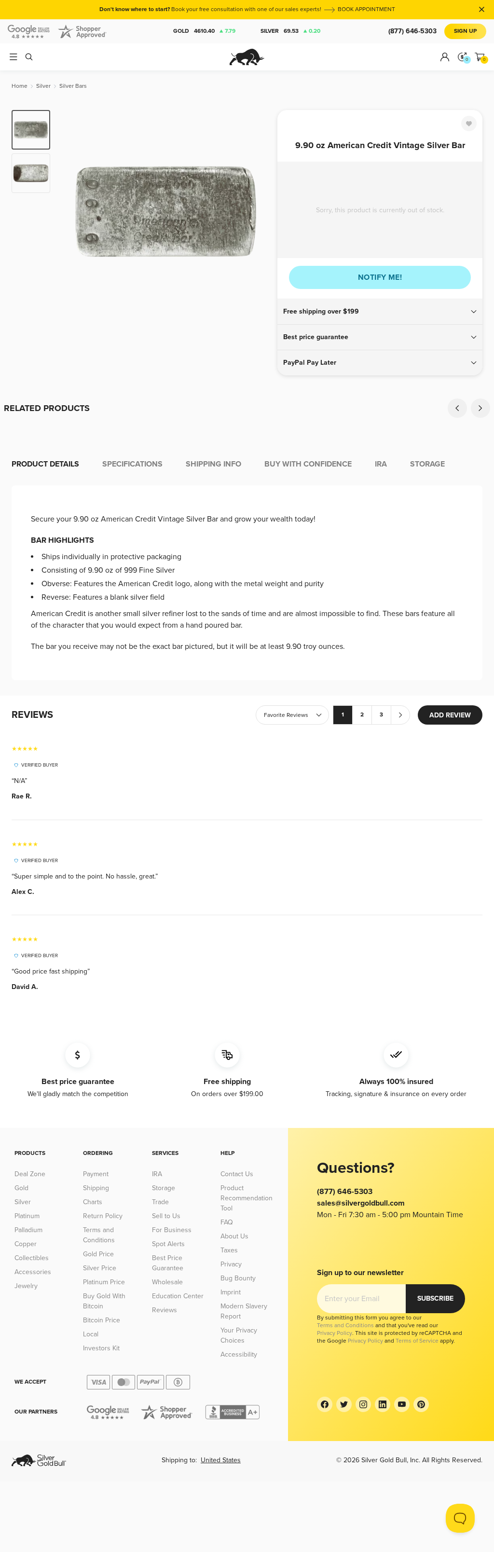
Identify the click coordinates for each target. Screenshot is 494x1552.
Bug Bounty (238, 1278)
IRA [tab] (381, 464)
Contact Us (236, 1174)
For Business (172, 1230)
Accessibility (238, 1354)
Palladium (28, 1230)
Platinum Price (104, 1282)
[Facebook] (324, 1404)
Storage (163, 1188)
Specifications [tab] (132, 464)
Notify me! (380, 277)
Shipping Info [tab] (213, 464)
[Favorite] (469, 123)
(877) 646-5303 (412, 31)
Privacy (231, 1264)
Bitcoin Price (101, 1320)
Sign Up (465, 31)
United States (221, 1460)
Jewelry (26, 1286)
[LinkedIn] (382, 1404)
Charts (92, 1202)
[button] (380, 311)
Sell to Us (166, 1216)
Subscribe (435, 1298)
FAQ (226, 1222)
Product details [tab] (45, 464)
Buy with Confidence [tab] (308, 464)
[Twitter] (344, 1404)
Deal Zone (29, 1174)
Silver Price (99, 1268)
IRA (157, 1174)
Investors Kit (101, 1348)
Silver (290, 31)
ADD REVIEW (450, 715)
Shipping (96, 1188)
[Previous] (72, 211)
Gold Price (98, 1254)
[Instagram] (363, 1404)
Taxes (229, 1250)
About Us (234, 1236)
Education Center (178, 1296)
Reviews (164, 1310)
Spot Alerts (168, 1244)
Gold (204, 31)
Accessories (32, 1272)
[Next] (259, 211)
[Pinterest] (421, 1404)
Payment (96, 1174)
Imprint (230, 1292)
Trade (160, 1202)
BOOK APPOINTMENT (366, 9)
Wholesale (167, 1282)
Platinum (27, 1216)
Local (90, 1334)
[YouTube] (402, 1404)
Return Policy (103, 1216)
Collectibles (31, 1258)
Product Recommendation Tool (246, 1198)
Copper (25, 1244)
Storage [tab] (427, 464)
